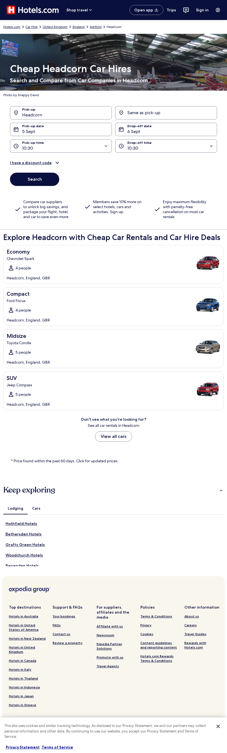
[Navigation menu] (218, 10)
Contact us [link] (61, 634)
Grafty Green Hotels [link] (25, 544)
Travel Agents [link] (108, 666)
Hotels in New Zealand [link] (27, 638)
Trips (171, 9)
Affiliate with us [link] (110, 626)
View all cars (113, 436)
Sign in (202, 9)
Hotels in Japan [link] (21, 696)
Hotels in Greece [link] (22, 705)
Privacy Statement (23, 747)
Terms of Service (57, 747)
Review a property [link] (67, 643)
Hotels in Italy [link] (20, 669)
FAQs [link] (57, 625)
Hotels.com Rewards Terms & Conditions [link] (157, 658)
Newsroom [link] (105, 635)
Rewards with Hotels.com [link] (195, 645)
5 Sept (28, 131)
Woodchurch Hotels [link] (24, 555)
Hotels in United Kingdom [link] (22, 649)
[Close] (218, 726)
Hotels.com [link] (11, 27)
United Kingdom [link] (55, 27)
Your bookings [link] (64, 616)
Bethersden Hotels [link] (24, 534)
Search (35, 179)
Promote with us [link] (110, 657)
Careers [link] (190, 625)
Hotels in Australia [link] (23, 616)
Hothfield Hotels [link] (21, 523)
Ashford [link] (96, 27)
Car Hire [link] (31, 27)
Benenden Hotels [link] (22, 565)
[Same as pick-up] (166, 112)
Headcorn (32, 115)
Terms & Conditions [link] (156, 616)
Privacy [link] (145, 625)
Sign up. (117, 211)
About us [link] (191, 616)
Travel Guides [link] (195, 634)
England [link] (79, 27)
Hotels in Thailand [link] (23, 678)
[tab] (15, 508)
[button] (113, 162)
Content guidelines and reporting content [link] (158, 645)
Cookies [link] (146, 634)
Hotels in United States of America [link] (23, 627)
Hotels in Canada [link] (22, 660)
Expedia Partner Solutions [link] (109, 646)
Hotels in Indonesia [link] (24, 687)
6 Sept (133, 131)
